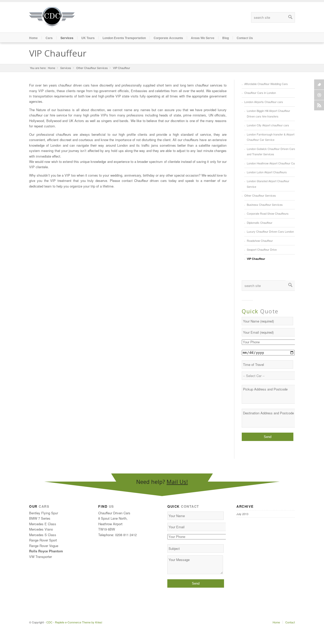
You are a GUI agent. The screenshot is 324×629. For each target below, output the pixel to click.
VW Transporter (40, 556)
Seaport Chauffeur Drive (262, 249)
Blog (225, 37)
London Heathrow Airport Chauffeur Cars (272, 163)
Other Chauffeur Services (92, 68)
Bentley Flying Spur (43, 513)
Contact (290, 622)
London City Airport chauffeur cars (268, 125)
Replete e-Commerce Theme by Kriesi (78, 622)
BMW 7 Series (39, 518)
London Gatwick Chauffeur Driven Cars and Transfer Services (271, 151)
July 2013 (242, 514)
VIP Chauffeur (57, 53)
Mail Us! (177, 481)
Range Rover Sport (43, 540)
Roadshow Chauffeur (260, 241)
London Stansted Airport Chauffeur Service (268, 183)
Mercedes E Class (42, 523)
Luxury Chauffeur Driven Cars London (270, 231)
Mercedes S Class (42, 534)
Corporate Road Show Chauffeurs (268, 213)
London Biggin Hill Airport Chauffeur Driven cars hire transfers (268, 113)
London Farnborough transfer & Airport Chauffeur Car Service (270, 137)
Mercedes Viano (41, 529)
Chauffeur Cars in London (260, 93)
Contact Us (245, 37)
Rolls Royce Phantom (46, 551)
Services (65, 68)
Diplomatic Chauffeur (259, 222)
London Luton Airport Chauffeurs (267, 172)
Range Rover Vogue (43, 545)
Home (33, 37)
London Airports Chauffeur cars (263, 102)
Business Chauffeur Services (265, 204)
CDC (49, 622)
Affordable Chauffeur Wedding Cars (266, 84)
